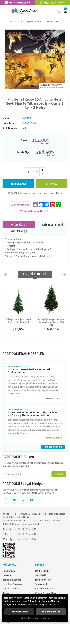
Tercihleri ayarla (19, 611)
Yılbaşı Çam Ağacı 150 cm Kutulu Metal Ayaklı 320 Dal (51, 322)
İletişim (6, 593)
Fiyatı (24, 140)
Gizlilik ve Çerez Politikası (36, 618)
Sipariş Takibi (41, 584)
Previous (5, 274)
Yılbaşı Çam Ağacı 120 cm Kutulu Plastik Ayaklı (18, 320)
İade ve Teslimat (11, 588)
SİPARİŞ (39, 564)
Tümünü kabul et (51, 611)
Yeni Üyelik (41, 575)
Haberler (7, 575)
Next (64, 274)
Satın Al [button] (51, 183)
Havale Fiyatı (23, 152)
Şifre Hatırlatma (43, 579)
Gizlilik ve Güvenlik (12, 584)
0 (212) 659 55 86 (19, 2)
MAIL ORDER (42, 570)
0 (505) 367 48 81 (54, 2)
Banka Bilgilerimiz (12, 579)
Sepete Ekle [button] (18, 183)
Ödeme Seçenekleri (45, 593)
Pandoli (26, 118)
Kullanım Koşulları (44, 588)
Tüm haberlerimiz (52, 446)
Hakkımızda (9, 570)
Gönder (59, 474)
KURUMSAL (9, 564)
